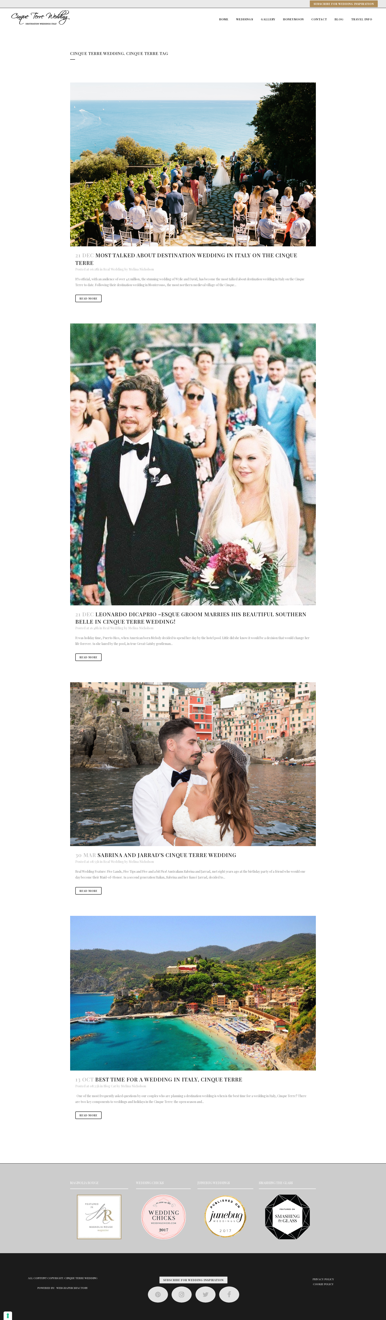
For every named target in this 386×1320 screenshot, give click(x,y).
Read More (88, 298)
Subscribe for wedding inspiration (344, 4)
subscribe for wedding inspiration (193, 1280)
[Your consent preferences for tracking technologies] (8, 1316)
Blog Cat (109, 1086)
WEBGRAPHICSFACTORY (72, 1288)
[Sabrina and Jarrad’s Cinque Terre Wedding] (193, 764)
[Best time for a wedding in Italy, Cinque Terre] (193, 993)
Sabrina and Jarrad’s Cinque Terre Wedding (167, 854)
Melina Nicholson (141, 269)
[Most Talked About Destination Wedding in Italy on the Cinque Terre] (193, 164)
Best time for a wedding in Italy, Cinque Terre (168, 1079)
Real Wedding (113, 269)
